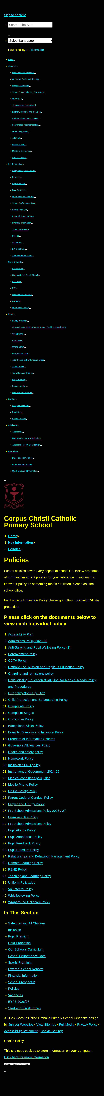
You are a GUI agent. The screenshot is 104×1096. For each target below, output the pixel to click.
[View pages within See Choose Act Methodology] (40, 125)
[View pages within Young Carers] (25, 334)
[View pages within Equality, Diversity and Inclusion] (41, 112)
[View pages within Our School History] (30, 308)
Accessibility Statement (21, 1031)
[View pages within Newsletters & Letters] (32, 295)
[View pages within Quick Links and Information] (38, 471)
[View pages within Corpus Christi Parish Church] (39, 275)
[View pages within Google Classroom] (30, 406)
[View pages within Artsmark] (21, 138)
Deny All (26, 1064)
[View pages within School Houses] (26, 419)
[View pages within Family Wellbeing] (28, 321)
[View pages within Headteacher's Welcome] (35, 73)
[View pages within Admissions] (23, 432)
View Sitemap (46, 1024)
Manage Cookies (17, 1064)
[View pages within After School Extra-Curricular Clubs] (44, 360)
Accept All (8, 1064)
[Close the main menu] (5, 480)
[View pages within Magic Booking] (26, 380)
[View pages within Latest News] (24, 269)
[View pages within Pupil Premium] (26, 184)
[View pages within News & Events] (22, 262)
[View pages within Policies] (20, 236)
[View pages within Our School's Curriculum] (35, 197)
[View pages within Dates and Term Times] (33, 458)
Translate (37, 50)
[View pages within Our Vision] (22, 99)
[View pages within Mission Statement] (30, 86)
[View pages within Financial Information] (32, 223)
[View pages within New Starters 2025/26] (33, 393)
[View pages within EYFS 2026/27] (26, 249)
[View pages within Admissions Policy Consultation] (41, 445)
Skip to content (15, 15)
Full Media (66, 1024)
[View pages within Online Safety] (25, 347)
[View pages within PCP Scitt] (21, 282)
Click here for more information (26, 1057)
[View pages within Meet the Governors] (31, 151)
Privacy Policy (87, 1024)
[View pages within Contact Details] (27, 158)
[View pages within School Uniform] (27, 386)
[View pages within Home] (14, 60)
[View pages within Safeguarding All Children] (35, 171)
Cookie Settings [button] (52, 1031)
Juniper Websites (20, 1024)
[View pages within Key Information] (23, 164)
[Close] (5, 1071)
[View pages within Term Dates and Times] (33, 373)
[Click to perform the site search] (9, 35)
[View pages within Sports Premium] (27, 210)
